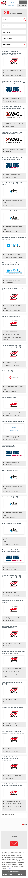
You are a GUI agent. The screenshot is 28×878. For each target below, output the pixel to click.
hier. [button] (10, 868)
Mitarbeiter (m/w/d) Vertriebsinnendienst (8, 445)
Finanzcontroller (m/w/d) (9, 211)
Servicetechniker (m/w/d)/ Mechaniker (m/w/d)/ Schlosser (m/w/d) (13, 652)
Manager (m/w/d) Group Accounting (13, 421)
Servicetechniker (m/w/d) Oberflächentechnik (9, 627)
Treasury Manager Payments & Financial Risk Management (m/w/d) (13, 732)
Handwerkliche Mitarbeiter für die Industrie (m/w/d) (12, 289)
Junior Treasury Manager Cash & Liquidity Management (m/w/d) (12, 346)
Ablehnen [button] (20, 874)
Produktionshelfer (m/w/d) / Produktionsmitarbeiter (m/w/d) (11, 550)
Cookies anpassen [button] (7, 874)
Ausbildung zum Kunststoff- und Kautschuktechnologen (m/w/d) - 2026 (13, 82)
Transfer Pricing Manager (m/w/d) (12, 707)
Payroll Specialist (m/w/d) (10, 470)
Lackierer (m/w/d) (7, 371)
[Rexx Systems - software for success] (24, 824)
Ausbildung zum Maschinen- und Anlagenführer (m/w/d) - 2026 (12, 132)
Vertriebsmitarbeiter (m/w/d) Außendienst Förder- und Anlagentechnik (10, 758)
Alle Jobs (23, 2)
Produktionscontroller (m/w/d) (11, 523)
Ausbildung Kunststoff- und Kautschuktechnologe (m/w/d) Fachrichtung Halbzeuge (11, 53)
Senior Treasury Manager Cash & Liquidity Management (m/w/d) (12, 576)
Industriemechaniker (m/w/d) (11, 316)
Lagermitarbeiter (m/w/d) (9, 397)
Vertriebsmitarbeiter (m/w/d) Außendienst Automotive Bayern (12, 784)
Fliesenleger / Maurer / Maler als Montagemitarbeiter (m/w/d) (12, 263)
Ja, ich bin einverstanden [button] (14, 871)
